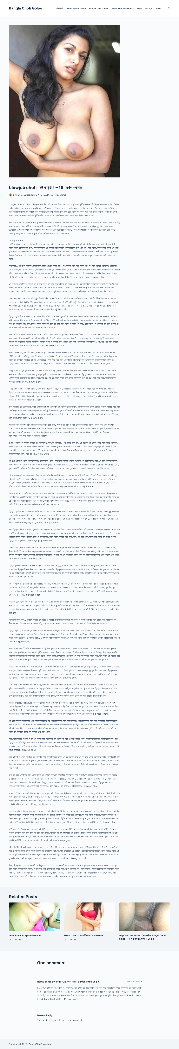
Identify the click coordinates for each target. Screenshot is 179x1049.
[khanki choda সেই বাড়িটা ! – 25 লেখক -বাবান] (89, 916)
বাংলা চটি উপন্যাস (48, 195)
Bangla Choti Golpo (25, 8)
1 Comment (61, 195)
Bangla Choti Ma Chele (123, 8)
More (158, 8)
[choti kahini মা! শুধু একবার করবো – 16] (34, 916)
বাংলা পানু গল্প (148, 8)
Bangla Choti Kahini (98, 8)
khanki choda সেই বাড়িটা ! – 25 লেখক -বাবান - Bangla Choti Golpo (68, 981)
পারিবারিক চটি (59, 8)
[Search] (169, 8)
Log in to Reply (135, 982)
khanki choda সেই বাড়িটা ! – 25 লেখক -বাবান (83, 935)
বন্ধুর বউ (139, 8)
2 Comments (18, 939)
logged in (56, 1020)
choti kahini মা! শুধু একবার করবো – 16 (25, 935)
